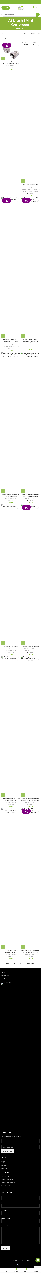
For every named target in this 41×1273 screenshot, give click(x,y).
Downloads (4, 1168)
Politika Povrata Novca (8, 1182)
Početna (3, 33)
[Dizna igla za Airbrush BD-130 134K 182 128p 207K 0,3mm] (30, 878)
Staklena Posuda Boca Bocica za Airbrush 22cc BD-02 (30, 341)
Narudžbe (4, 1165)
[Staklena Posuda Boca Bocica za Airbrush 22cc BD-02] (30, 267)
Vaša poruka (5, 1226)
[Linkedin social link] (23, 1)
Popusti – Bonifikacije (7, 1189)
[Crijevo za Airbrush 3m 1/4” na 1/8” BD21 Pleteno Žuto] (10, 726)
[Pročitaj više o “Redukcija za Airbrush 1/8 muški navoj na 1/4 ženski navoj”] (3, 336)
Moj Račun (4, 1162)
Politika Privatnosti (7, 1179)
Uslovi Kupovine (6, 1186)
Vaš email (4, 1210)
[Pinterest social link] (20, 1)
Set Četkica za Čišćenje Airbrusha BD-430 (10, 951)
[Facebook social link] (15, 1)
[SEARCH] (38, 15)
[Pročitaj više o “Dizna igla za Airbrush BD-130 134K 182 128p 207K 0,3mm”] (23, 947)
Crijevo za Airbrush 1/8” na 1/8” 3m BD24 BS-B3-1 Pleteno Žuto (30, 799)
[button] (23, 181)
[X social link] (18, 1)
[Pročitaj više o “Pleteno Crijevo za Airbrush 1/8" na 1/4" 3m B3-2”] (23, 643)
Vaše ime (4, 1202)
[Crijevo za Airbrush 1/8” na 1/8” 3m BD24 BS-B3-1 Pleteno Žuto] (30, 726)
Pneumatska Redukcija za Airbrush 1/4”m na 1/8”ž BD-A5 (11, 62)
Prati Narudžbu (5, 1176)
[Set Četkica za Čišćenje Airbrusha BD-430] (10, 878)
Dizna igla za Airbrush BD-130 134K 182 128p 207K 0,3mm (30, 951)
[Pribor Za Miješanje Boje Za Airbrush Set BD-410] (10, 422)
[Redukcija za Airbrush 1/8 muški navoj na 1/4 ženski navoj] (10, 267)
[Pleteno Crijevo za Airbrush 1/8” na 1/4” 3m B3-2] (30, 574)
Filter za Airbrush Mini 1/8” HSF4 (10, 647)
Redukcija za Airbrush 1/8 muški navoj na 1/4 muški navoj (30, 186)
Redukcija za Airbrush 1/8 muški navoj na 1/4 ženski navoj (10, 341)
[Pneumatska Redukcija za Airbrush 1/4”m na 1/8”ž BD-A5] (10, 51)
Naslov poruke (5, 1218)
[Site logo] (20, 7)
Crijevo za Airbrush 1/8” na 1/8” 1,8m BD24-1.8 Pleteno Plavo (30, 495)
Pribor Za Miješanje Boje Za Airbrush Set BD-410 (10, 495)
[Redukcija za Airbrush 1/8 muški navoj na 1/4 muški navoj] (30, 112)
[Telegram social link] (25, 1)
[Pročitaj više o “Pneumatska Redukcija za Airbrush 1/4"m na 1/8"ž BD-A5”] (3, 58)
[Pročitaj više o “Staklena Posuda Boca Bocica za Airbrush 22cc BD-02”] (23, 336)
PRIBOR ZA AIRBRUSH (10, 65)
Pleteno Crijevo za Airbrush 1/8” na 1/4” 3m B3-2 (30, 647)
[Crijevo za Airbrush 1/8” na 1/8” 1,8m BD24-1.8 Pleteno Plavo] (30, 422)
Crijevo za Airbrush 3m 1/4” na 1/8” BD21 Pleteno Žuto (11, 799)
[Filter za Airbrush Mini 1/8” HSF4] (10, 574)
